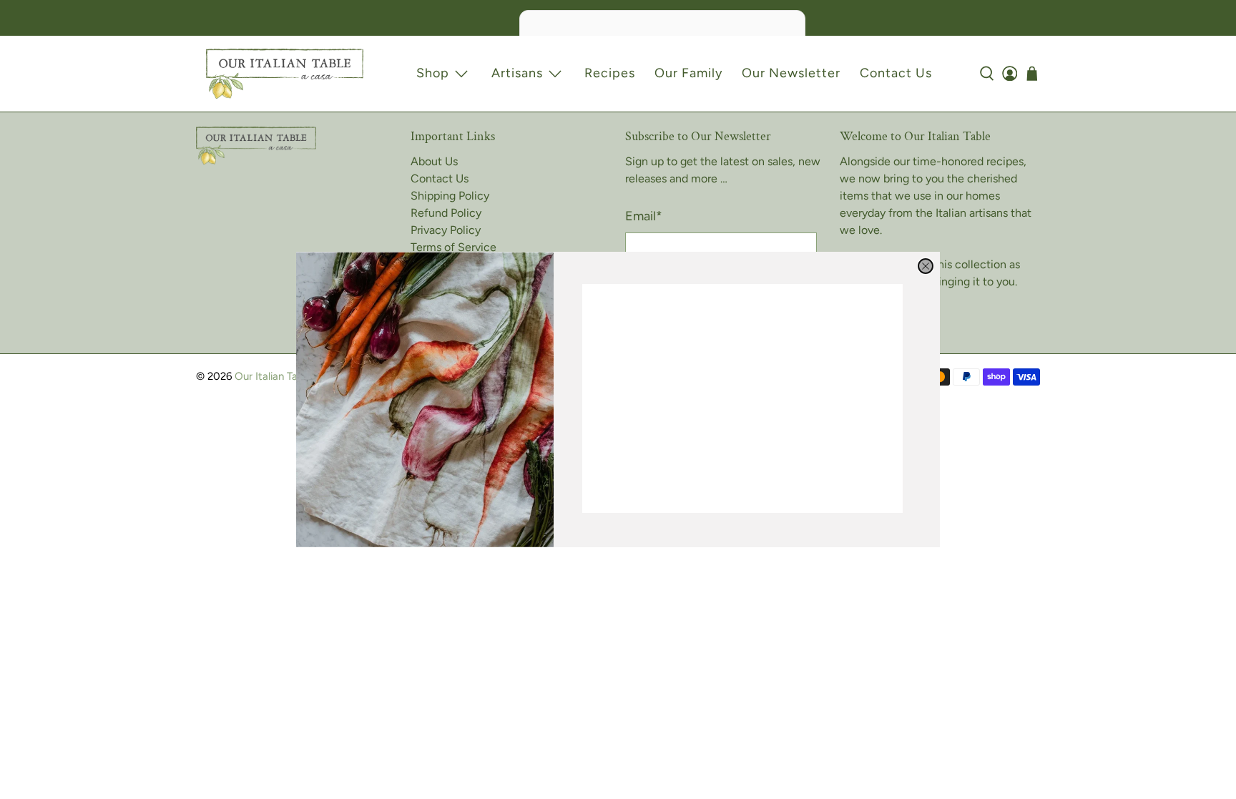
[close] (925, 266)
